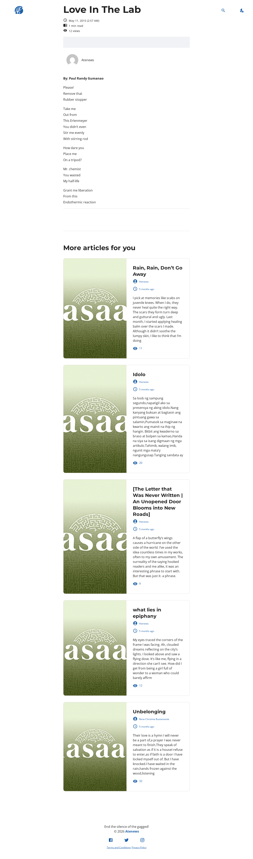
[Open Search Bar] (223, 10)
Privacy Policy (139, 847)
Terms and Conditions (119, 847)
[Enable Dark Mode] (242, 10)
